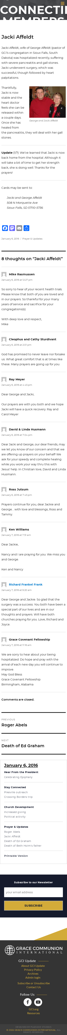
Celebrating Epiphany (18, 777)
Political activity (15, 817)
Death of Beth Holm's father (22, 846)
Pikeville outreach (16, 792)
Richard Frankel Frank (26, 584)
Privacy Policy (33, 969)
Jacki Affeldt (12, 836)
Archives (33, 973)
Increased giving (15, 812)
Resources (33, 1013)
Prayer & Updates (32, 239)
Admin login (32, 977)
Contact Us (33, 987)
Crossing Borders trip (18, 797)
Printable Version (16, 856)
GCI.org (33, 1009)
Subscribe (33, 905)
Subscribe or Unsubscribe (34, 983)
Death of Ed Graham (17, 841)
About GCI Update (33, 965)
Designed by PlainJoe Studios (33, 1027)
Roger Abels (12, 832)
